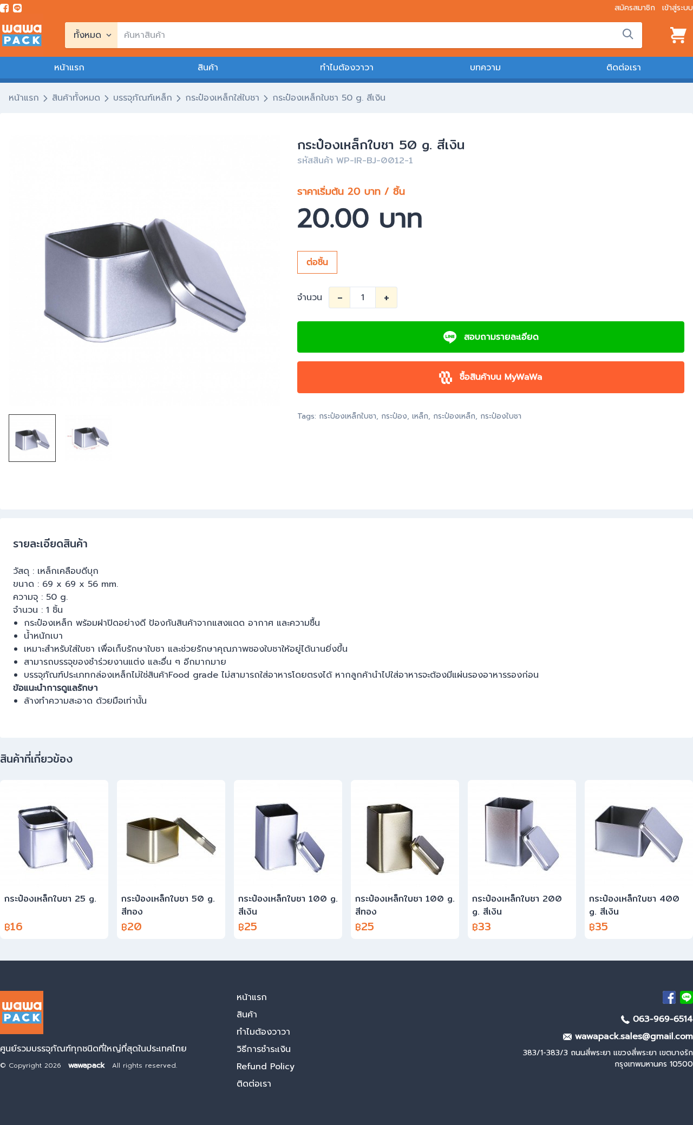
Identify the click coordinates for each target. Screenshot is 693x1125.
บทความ (485, 67)
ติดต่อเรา (623, 67)
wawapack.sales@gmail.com (632, 1036)
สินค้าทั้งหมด (76, 97)
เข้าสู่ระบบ (677, 8)
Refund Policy (266, 1066)
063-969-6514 (661, 1018)
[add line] (17, 8)
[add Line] (686, 997)
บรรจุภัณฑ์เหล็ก (142, 97)
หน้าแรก (69, 67)
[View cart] (678, 35)
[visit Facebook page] (4, 8)
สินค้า (208, 67)
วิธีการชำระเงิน (264, 1049)
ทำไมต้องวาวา (347, 67)
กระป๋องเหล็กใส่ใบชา (222, 97)
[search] (628, 34)
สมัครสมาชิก (634, 8)
